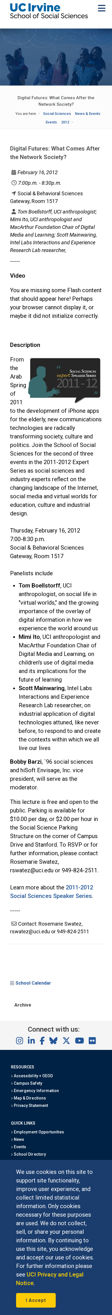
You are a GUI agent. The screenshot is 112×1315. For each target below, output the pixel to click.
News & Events (87, 113)
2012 (65, 122)
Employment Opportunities (38, 1132)
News (18, 1139)
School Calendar (33, 983)
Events (51, 122)
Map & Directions (29, 1098)
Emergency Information (36, 1090)
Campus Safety (27, 1083)
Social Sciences (57, 113)
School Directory (29, 1154)
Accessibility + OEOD (33, 1076)
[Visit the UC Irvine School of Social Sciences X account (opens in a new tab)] (66, 1041)
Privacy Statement (30, 1105)
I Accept (36, 1300)
